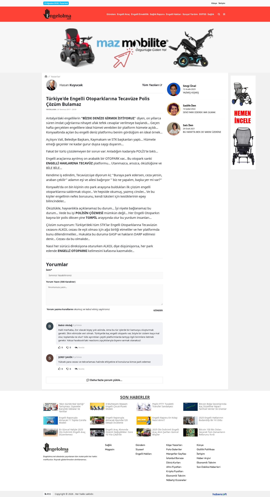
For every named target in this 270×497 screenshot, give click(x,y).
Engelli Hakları (144, 453)
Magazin (109, 449)
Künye (214, 3)
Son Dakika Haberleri (208, 466)
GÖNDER (158, 310)
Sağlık (108, 444)
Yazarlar (54, 76)
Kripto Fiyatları (174, 471)
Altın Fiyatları (173, 466)
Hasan (71, 85)
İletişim (222, 3)
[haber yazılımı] (220, 494)
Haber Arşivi (204, 458)
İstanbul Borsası (175, 458)
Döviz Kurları (173, 462)
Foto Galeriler (174, 449)
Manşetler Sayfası (176, 453)
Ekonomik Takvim (175, 475)
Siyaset (140, 449)
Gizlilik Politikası (206, 449)
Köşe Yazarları (174, 444)
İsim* (49, 269)
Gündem (140, 444)
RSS (48, 493)
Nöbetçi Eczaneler (176, 480)
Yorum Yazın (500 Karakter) (60, 281)
